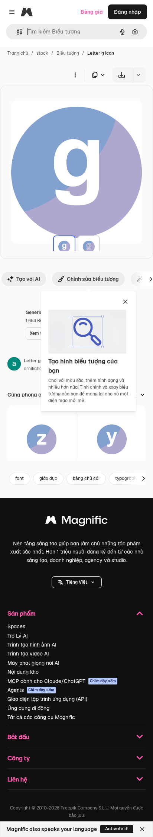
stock (42, 53)
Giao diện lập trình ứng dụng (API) (47, 699)
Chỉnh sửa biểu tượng (93, 279)
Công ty (18, 758)
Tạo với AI (28, 279)
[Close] (142, 829)
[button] (77, 582)
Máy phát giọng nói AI (33, 663)
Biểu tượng (67, 53)
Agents (30, 690)
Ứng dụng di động (28, 708)
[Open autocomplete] (16, 32)
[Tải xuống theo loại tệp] (98, 75)
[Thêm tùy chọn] (75, 74)
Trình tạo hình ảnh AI (31, 644)
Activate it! (116, 829)
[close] (125, 302)
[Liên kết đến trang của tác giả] (14, 365)
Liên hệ (17, 779)
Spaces (16, 626)
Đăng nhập (127, 12)
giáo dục (48, 478)
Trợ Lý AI (17, 635)
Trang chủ (17, 53)
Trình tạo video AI (28, 653)
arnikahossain (38, 369)
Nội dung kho (23, 671)
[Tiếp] (143, 479)
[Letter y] (112, 439)
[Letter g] (64, 246)
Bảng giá (92, 12)
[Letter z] (41, 439)
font (19, 478)
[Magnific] (76, 521)
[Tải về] (122, 75)
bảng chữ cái (86, 478)
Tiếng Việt (76, 582)
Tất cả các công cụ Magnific (41, 717)
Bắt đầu (18, 737)
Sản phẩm (21, 613)
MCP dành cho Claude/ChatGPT (61, 681)
